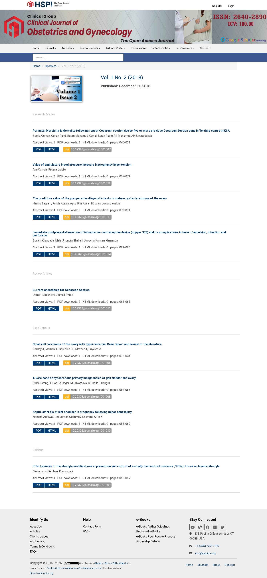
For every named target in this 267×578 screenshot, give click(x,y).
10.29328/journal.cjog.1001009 (91, 485)
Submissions (138, 48)
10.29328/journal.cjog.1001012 (91, 183)
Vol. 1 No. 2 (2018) (122, 77)
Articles (35, 531)
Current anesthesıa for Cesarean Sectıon (61, 290)
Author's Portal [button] (115, 48)
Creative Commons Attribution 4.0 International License (74, 568)
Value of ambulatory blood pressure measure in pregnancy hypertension (82, 164)
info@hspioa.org (205, 553)
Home (36, 48)
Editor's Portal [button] (160, 48)
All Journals (37, 541)
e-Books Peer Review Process (155, 536)
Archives (51, 66)
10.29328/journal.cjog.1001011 (91, 308)
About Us (36, 526)
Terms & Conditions (42, 546)
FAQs (33, 551)
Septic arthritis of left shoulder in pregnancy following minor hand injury (82, 412)
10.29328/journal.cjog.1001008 (91, 396)
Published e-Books (148, 531)
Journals (202, 565)
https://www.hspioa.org (41, 573)
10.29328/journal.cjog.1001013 (91, 217)
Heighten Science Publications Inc (111, 563)
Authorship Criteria (148, 541)
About (216, 565)
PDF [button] (38, 149)
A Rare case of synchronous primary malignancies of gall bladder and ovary (84, 378)
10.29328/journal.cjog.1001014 (91, 254)
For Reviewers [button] (184, 48)
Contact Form (92, 526)
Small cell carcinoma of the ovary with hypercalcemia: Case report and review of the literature (97, 344)
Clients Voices (39, 536)
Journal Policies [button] (89, 48)
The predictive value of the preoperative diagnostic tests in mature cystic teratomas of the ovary (100, 198)
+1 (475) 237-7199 (207, 546)
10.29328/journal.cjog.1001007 (91, 149)
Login (231, 6)
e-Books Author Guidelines (153, 526)
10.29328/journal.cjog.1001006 (91, 363)
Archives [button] (67, 48)
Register (217, 6)
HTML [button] (52, 149)
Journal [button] (49, 48)
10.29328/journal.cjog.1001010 (91, 430)
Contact (205, 48)
